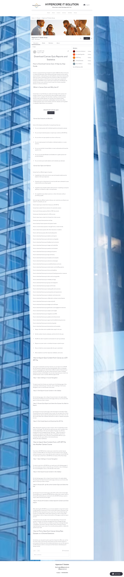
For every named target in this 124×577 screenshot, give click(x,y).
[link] (35, 43)
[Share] (68, 51)
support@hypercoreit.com (63, 567)
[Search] (80, 38)
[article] (51, 303)
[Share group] (91, 38)
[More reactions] (38, 551)
